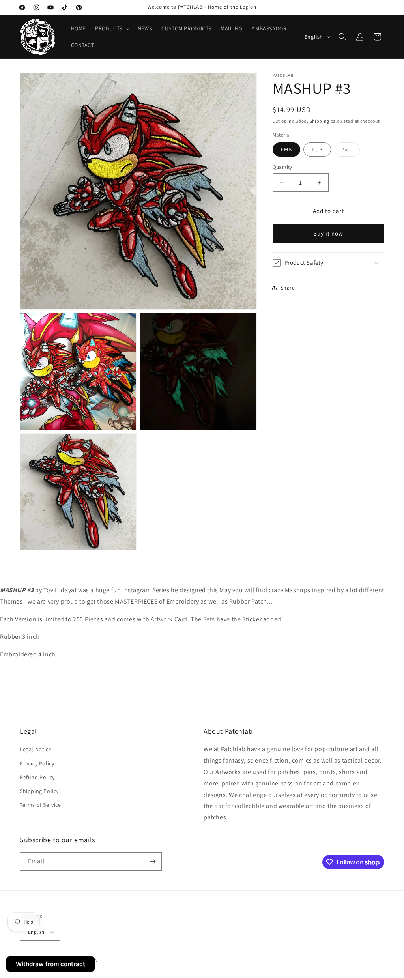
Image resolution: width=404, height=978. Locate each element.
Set (351, 151)
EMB (286, 149)
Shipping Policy (39, 791)
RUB (317, 149)
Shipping (320, 121)
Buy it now (328, 233)
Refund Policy (37, 777)
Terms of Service (40, 804)
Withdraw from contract (50, 964)
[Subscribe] (152, 861)
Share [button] (288, 287)
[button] (111, 28)
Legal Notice (35, 749)
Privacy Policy (37, 763)
